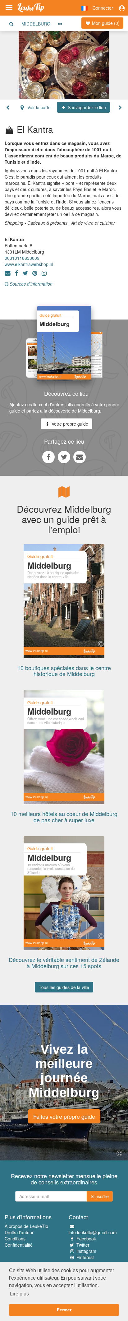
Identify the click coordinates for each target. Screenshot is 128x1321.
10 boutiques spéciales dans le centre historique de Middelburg (64, 671)
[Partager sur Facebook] (48, 457)
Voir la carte (38, 107)
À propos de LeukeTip (26, 1226)
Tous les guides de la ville (64, 987)
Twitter (82, 1245)
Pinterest (85, 1257)
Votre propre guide (69, 424)
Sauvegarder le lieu (86, 107)
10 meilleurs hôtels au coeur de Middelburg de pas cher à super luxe (64, 817)
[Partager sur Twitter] (64, 457)
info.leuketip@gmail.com (93, 1232)
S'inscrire (100, 1196)
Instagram (86, 1251)
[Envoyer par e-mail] (79, 457)
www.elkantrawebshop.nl (29, 264)
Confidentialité (19, 1245)
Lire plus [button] (19, 1293)
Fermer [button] (64, 1309)
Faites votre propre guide (64, 1116)
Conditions (15, 1238)
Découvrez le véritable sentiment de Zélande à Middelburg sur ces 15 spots (64, 962)
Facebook (86, 1238)
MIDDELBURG (35, 24)
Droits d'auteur (19, 1232)
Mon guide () (105, 23)
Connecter (103, 8)
